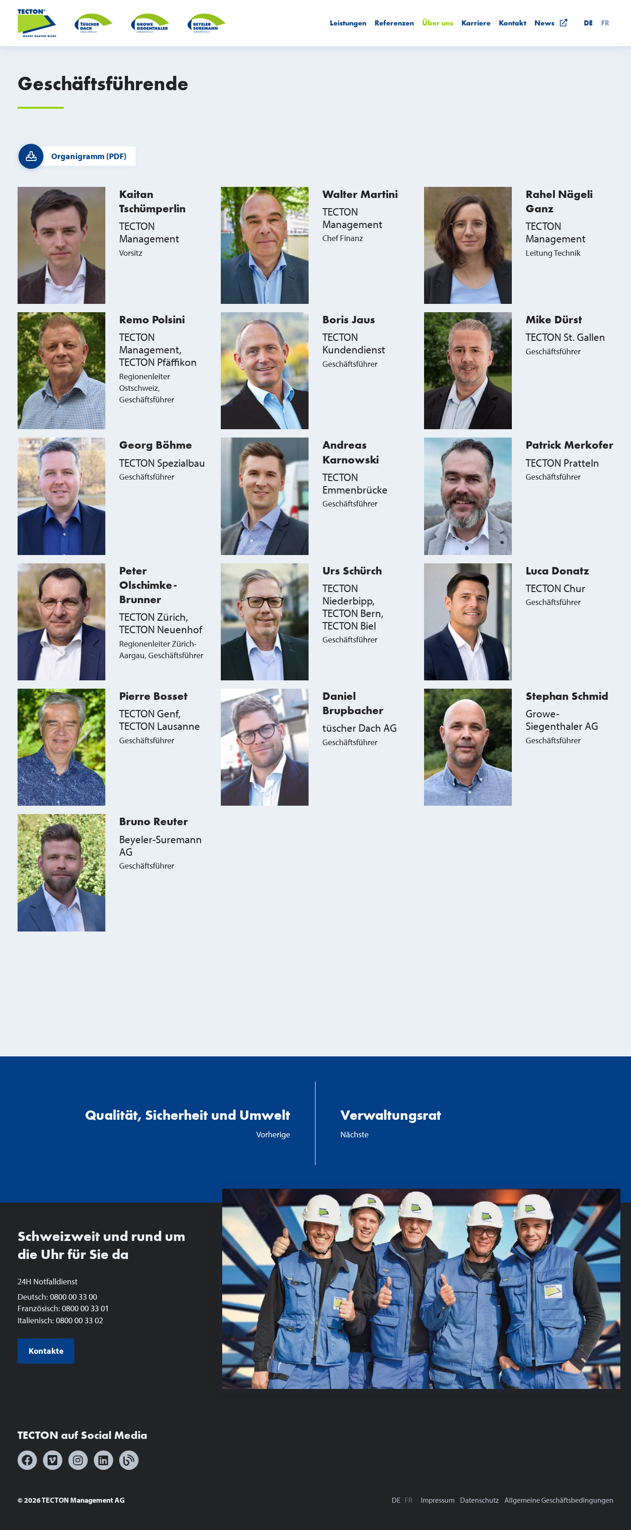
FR (605, 23)
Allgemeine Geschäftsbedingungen (558, 1500)
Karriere (476, 23)
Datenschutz (479, 1500)
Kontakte (46, 1350)
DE (588, 23)
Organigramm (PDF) (89, 156)
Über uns (437, 23)
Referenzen (394, 23)
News (547, 23)
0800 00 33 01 (85, 1308)
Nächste (390, 1123)
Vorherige (187, 1123)
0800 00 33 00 (73, 1296)
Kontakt (512, 23)
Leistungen (348, 23)
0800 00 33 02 (79, 1320)
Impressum (438, 1500)
